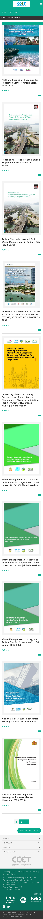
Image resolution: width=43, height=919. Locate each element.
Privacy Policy (31, 872)
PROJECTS (7, 843)
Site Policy (17, 872)
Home (3, 17)
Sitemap (6, 872)
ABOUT (6, 838)
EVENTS (6, 847)
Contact (14, 874)
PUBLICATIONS (10, 852)
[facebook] (4, 906)
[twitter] (9, 906)
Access (6, 874)
